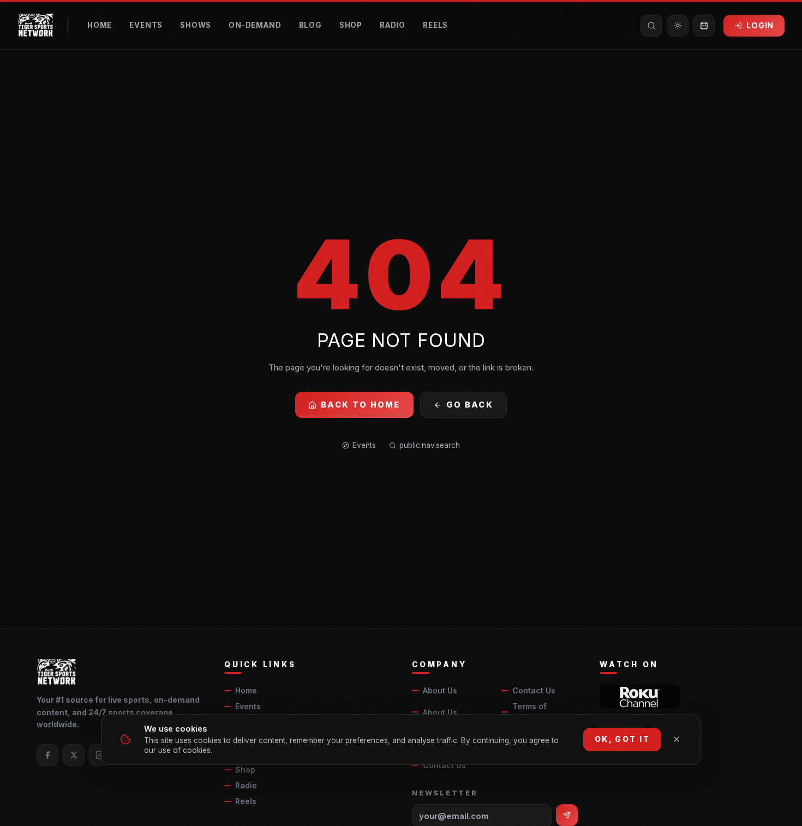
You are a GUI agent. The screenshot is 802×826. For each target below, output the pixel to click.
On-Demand (255, 25)
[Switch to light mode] (678, 26)
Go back (469, 404)
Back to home (360, 404)
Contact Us (533, 690)
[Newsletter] (567, 815)
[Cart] (704, 26)
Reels (435, 25)
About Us (440, 690)
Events (146, 25)
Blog (310, 25)
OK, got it (622, 739)
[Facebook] (47, 755)
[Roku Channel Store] (640, 697)
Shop (350, 25)
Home (99, 25)
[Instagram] (100, 755)
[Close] (676, 739)
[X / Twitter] (74, 755)
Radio (392, 25)
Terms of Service (529, 712)
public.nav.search (429, 445)
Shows (195, 25)
